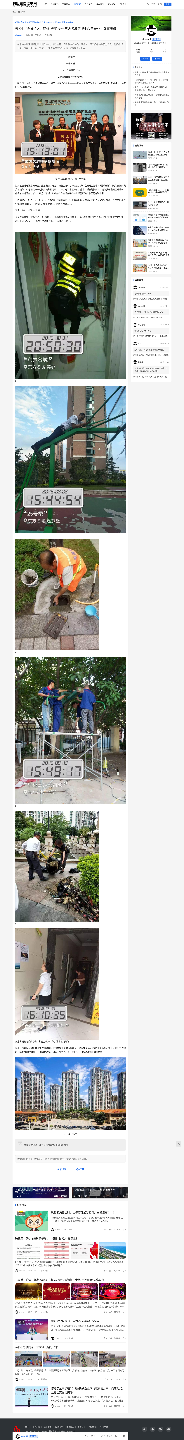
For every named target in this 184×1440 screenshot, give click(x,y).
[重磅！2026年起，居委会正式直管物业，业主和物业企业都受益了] (140, 180)
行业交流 (122, 4)
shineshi (18, 35)
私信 (158, 59)
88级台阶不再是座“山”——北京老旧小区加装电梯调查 (160, 336)
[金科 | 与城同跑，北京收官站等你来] (70, 1359)
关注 (146, 59)
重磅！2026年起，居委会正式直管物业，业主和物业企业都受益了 (158, 179)
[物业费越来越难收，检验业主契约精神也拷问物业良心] (140, 230)
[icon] (144, 1429)
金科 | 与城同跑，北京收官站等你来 (36, 1347)
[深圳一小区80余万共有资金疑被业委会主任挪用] (140, 155)
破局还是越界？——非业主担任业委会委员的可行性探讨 (158, 192)
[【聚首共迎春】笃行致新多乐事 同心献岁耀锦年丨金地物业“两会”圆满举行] (70, 1291)
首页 (45, 4)
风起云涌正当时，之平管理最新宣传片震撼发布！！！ (83, 1212)
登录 (153, 4)
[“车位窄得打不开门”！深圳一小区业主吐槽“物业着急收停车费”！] (140, 167)
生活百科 (54, 4)
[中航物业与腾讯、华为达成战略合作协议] (31, 1329)
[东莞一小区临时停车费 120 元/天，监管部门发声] (140, 255)
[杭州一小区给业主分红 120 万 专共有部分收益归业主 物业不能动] (140, 268)
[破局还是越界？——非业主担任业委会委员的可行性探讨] (140, 192)
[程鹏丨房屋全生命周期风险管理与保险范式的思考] (140, 218)
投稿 (167, 4)
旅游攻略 (111, 4)
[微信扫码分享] (115, 1436)
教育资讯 (100, 4)
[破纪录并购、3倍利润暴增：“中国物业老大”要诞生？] (70, 1250)
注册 (160, 4)
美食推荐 (88, 4)
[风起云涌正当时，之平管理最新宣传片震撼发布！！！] (31, 1221)
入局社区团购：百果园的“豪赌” (151, 317)
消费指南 (66, 4)
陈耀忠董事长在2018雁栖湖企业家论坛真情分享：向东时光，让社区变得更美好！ (88, 1390)
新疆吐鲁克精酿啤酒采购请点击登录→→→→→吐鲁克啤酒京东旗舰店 (44, 22)
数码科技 (77, 4)
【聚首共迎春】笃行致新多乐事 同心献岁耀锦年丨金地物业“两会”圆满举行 (59, 1280)
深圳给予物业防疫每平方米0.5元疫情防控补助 (157, 355)
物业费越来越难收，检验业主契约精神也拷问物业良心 (158, 230)
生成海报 (108, 1436)
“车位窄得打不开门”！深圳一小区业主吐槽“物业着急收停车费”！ (158, 167)
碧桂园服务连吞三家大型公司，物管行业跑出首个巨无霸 (161, 299)
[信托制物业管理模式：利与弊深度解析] (140, 205)
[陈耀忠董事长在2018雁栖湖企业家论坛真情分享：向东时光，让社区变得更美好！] (31, 1396)
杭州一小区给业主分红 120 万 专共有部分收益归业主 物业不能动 (158, 268)
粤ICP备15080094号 (66, 1431)
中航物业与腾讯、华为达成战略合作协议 (75, 1321)
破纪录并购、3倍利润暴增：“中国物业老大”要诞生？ (46, 1238)
